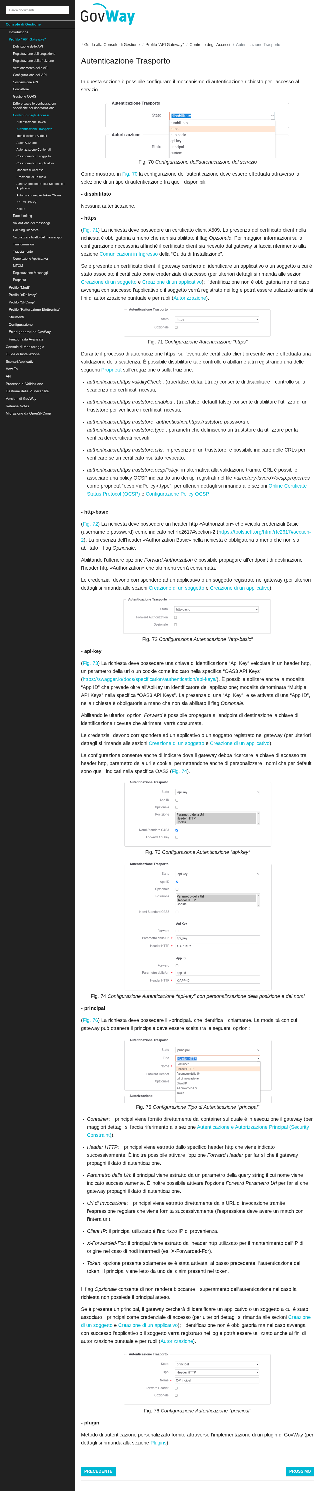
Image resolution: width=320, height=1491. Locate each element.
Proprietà (19, 280)
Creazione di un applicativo (35, 163)
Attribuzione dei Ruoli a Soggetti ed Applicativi (40, 186)
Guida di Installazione (23, 354)
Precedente (98, 1471)
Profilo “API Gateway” (27, 39)
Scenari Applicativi (20, 361)
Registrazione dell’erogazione (34, 54)
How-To (12, 369)
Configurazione (21, 324)
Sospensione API (25, 82)
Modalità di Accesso (30, 170)
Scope (20, 208)
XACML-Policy (26, 202)
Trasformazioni (23, 244)
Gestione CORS (24, 96)
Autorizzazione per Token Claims (38, 195)
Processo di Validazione (24, 384)
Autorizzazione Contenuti (33, 149)
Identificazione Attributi (31, 135)
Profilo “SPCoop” (22, 302)
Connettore (21, 89)
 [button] (310, 14)
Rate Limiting (22, 216)
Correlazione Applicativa (30, 258)
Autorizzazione (26, 142)
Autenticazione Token (31, 122)
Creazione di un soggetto (33, 156)
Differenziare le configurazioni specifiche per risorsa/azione (34, 106)
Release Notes (17, 406)
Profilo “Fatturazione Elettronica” (34, 309)
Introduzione (18, 32)
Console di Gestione (23, 24)
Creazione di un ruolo (31, 177)
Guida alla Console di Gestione (112, 45)
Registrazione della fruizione (33, 61)
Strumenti (16, 317)
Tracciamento (23, 251)
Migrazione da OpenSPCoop (28, 413)
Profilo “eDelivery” (23, 295)
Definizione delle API (28, 46)
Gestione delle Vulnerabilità (27, 391)
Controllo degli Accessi (31, 115)
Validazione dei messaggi (31, 223)
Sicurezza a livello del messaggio (37, 237)
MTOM (18, 266)
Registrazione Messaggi (30, 273)
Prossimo (300, 1471)
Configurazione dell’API (30, 75)
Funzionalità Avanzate (26, 339)
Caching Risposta (25, 230)
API (8, 376)
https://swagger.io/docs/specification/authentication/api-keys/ (150, 679)
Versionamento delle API (30, 68)
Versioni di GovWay (21, 399)
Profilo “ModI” (19, 287)
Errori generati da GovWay (30, 332)
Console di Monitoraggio (25, 347)
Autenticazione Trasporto (34, 129)
